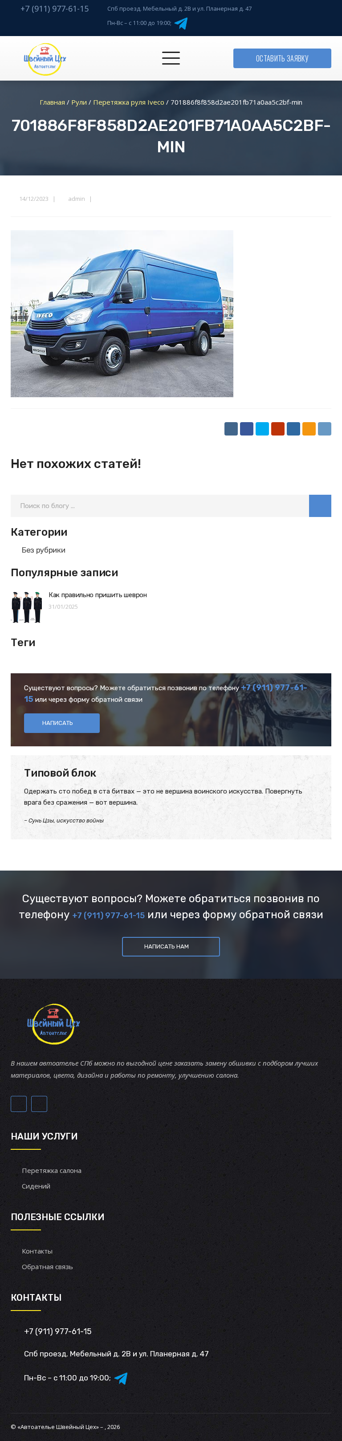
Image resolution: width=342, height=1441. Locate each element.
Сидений (36, 1185)
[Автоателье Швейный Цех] (45, 58)
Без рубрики (43, 549)
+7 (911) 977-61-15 (54, 8)
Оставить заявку (282, 58)
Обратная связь (47, 1266)
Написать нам (166, 946)
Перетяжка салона (51, 1170)
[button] (320, 506)
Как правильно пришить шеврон (98, 595)
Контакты (37, 1250)
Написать (57, 723)
